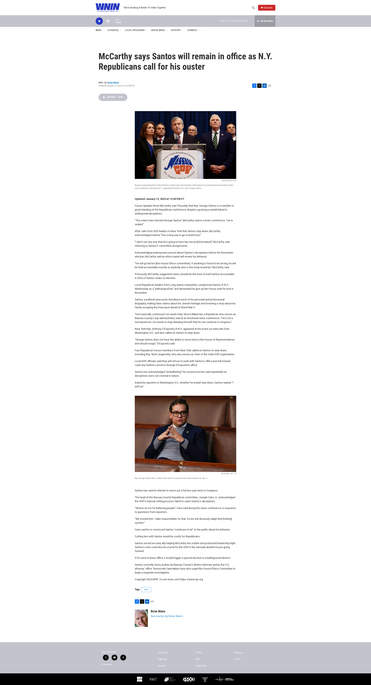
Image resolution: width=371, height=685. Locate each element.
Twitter (237, 659)
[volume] (108, 21)
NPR (146, 589)
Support (176, 30)
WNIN (98, 30)
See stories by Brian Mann (167, 616)
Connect (192, 30)
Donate (267, 7)
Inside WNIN (158, 30)
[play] (99, 21)
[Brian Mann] (141, 618)
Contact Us (163, 653)
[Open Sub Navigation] (103, 30)
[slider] (112, 21)
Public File (162, 659)
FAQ (198, 659)
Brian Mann (113, 82)
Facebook (238, 653)
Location (162, 666)
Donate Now (201, 666)
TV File (199, 653)
